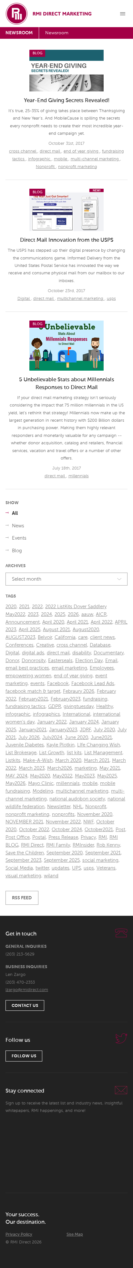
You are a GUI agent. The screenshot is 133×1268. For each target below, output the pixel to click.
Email (111, 660)
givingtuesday (79, 706)
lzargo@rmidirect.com (26, 990)
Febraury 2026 (78, 691)
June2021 (101, 737)
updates (60, 868)
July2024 (52, 737)
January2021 (32, 729)
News (18, 525)
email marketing (69, 668)
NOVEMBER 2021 (24, 821)
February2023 (65, 699)
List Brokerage (20, 752)
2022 (37, 606)
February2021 (33, 699)
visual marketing (23, 875)
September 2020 (64, 853)
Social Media (19, 868)
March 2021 (96, 760)
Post (120, 829)
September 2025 (62, 860)
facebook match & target (32, 691)
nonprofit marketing (77, 167)
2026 (73, 614)
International (76, 714)
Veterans (106, 868)
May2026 (15, 783)
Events (19, 538)
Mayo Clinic (41, 783)
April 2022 (101, 622)
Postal (39, 837)
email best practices (27, 668)
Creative (45, 645)
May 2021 (109, 768)
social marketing (100, 860)
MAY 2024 (16, 776)
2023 (33, 614)
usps (111, 299)
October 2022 (34, 829)
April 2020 (53, 622)
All (15, 513)
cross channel (23, 151)
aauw (87, 614)
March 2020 (68, 760)
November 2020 (94, 814)
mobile (61, 159)
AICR (101, 614)
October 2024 (67, 829)
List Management (103, 752)
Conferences (19, 645)
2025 (60, 614)
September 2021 (103, 853)
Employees (102, 668)
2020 (10, 606)
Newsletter (58, 806)
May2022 (62, 776)
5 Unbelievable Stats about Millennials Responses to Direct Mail (66, 383)
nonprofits (63, 814)
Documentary (109, 652)
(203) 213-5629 (20, 954)
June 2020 (76, 737)
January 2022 (51, 722)
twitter (42, 868)
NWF (88, 821)
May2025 (107, 776)
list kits (74, 752)
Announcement (22, 622)
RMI (102, 837)
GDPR (54, 706)
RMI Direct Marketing (49, 13)
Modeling (43, 791)
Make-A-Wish (38, 760)
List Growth (51, 752)
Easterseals (60, 660)
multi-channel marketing (95, 159)
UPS (76, 868)
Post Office (17, 837)
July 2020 (104, 729)
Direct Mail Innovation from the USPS (66, 240)
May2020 (40, 776)
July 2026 (29, 737)
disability (81, 652)
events (37, 683)
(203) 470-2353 (20, 982)
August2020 (86, 629)
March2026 (59, 768)
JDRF (85, 729)
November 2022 (63, 821)
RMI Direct (32, 845)
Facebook (58, 683)
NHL (78, 806)
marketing (86, 768)
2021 (24, 606)
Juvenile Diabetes (24, 745)
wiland (51, 875)
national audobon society (77, 799)
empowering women (28, 675)
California (65, 637)
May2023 (85, 776)
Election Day (89, 660)
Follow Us (24, 1056)
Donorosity (34, 660)
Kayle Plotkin (60, 745)
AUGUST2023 (20, 637)
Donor (12, 660)
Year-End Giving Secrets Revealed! (66, 100)
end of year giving (82, 151)
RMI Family (58, 845)
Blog (17, 550)
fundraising (95, 699)
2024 (46, 614)
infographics (46, 714)
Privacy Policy (18, 1234)
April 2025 (29, 629)
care (82, 637)
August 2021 (56, 629)
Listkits (12, 760)
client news (102, 637)
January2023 (63, 729)
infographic (40, 159)
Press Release (63, 837)
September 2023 (23, 860)
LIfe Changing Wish (98, 745)
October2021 (99, 829)
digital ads (33, 652)
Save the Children (24, 853)
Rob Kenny (108, 845)
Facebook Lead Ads (92, 683)
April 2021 (77, 622)
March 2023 (32, 768)
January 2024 (84, 722)
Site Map (74, 1234)
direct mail (50, 151)
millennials (78, 476)
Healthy (104, 706)
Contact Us (25, 1006)
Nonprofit (46, 167)
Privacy (88, 837)
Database (100, 645)
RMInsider (83, 845)
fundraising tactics (25, 706)
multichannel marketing (81, 299)
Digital (24, 299)
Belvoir (45, 637)
